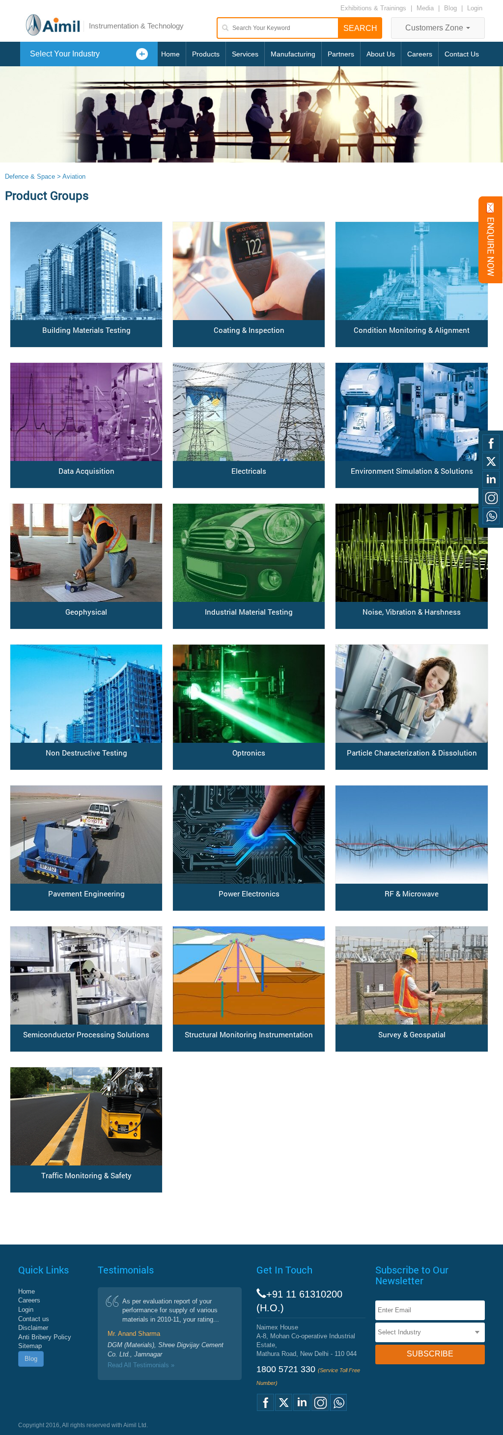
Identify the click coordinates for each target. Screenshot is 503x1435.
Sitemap (30, 1346)
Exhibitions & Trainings (373, 8)
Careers (419, 54)
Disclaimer (33, 1327)
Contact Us (462, 54)
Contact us (33, 1319)
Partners (341, 54)
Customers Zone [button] (435, 28)
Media (426, 8)
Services (245, 54)
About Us (380, 54)
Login (474, 8)
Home (170, 54)
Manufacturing (293, 54)
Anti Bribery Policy (44, 1337)
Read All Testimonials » (141, 1365)
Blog (450, 8)
